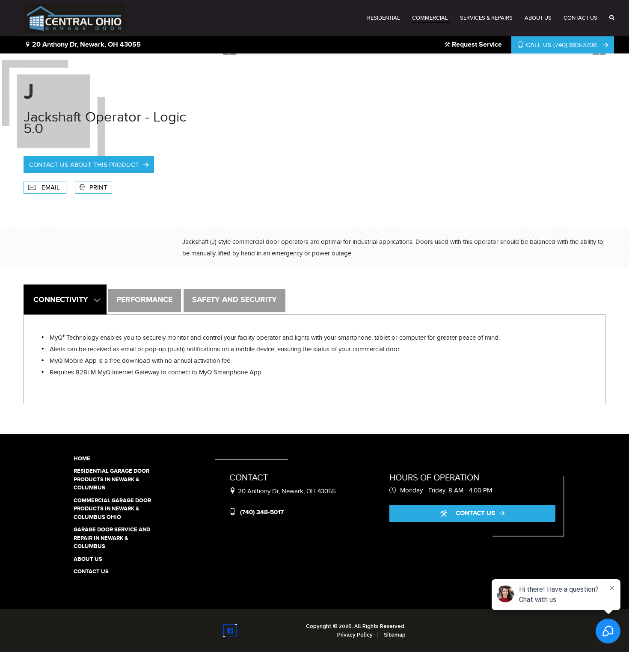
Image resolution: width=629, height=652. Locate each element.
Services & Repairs (486, 18)
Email (51, 187)
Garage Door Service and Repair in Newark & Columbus (112, 538)
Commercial (430, 18)
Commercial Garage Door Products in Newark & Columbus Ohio (112, 509)
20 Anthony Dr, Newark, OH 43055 (85, 44)
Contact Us (580, 18)
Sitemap (395, 635)
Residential (383, 18)
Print (98, 187)
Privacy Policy (355, 635)
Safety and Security (234, 300)
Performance (144, 300)
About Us (538, 18)
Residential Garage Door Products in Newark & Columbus (111, 479)
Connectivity (60, 300)
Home (82, 458)
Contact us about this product (84, 165)
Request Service (476, 44)
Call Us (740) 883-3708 (561, 45)
